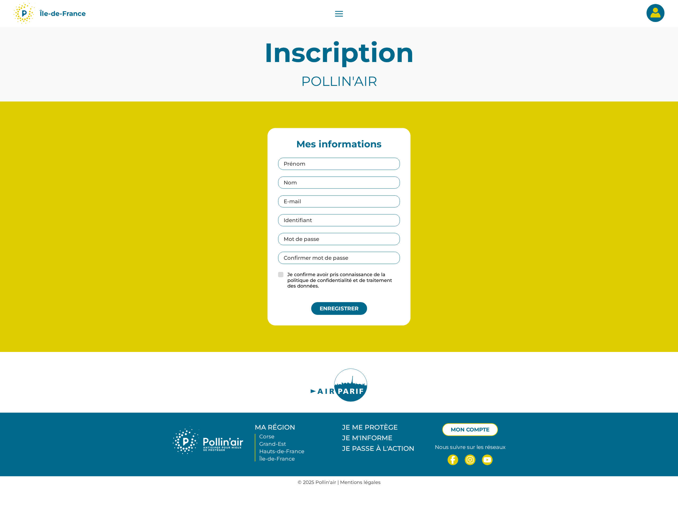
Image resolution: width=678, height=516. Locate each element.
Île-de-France (63, 13)
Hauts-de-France (281, 451)
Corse (266, 436)
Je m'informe (367, 438)
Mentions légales (360, 482)
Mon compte (470, 429)
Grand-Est (272, 444)
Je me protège (370, 427)
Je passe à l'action (378, 448)
